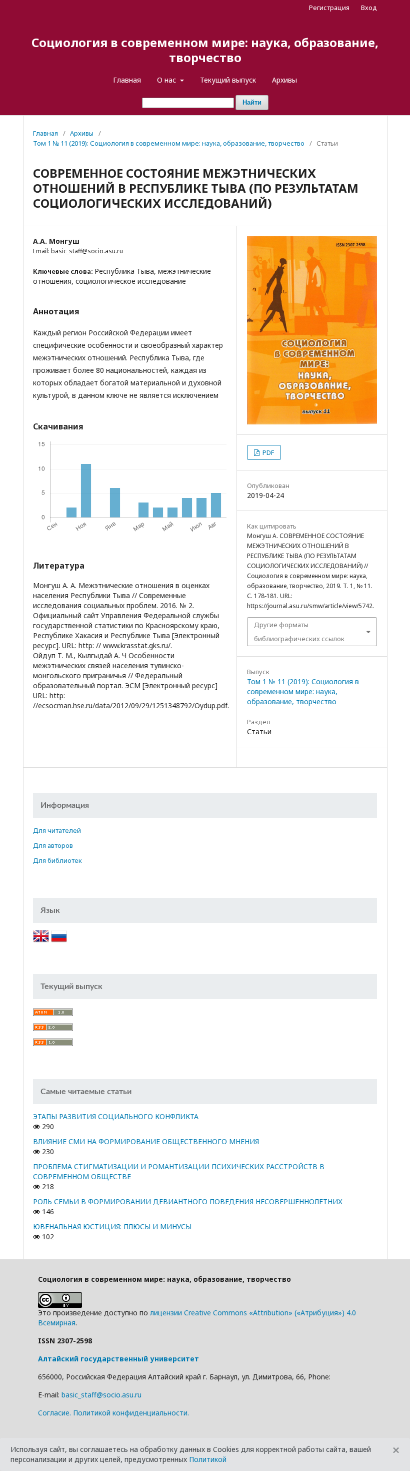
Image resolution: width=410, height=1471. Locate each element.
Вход (369, 7)
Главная (127, 80)
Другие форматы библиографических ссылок (299, 631)
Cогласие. (54, 1412)
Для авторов (53, 845)
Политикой (207, 1459)
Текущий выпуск (228, 80)
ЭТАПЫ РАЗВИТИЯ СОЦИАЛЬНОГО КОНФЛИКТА (115, 1116)
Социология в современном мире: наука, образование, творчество (205, 50)
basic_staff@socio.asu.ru (102, 1394)
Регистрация (329, 7)
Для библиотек (57, 860)
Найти (252, 102)
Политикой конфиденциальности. (131, 1412)
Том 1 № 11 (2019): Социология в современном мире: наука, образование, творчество (168, 143)
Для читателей (57, 830)
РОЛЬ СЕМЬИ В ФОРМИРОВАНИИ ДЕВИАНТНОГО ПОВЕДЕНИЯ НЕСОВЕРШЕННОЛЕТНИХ (187, 1201)
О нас (167, 80)
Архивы (284, 80)
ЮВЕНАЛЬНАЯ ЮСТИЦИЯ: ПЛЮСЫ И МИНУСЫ (112, 1226)
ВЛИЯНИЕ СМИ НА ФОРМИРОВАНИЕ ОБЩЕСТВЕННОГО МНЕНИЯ (146, 1141)
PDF (267, 452)
